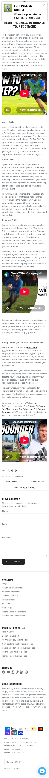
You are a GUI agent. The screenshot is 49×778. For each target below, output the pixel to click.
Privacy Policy (8, 600)
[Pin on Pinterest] (16, 471)
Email (4, 524)
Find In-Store (8, 632)
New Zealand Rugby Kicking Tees (17, 644)
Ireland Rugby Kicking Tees (14, 652)
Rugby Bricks (15, 769)
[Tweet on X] (9, 471)
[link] (24, 12)
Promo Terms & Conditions (14, 612)
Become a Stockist (10, 636)
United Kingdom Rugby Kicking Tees (18, 648)
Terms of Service (10, 595)
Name (5, 511)
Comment (6, 537)
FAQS (4, 583)
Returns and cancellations (13, 615)
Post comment (14, 562)
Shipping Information (11, 592)
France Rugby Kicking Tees (14, 656)
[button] (42, 771)
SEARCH (6, 604)
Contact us (7, 608)
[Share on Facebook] (12, 471)
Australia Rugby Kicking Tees (15, 640)
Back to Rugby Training (24, 487)
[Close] (44, 4)
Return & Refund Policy (12, 588)
